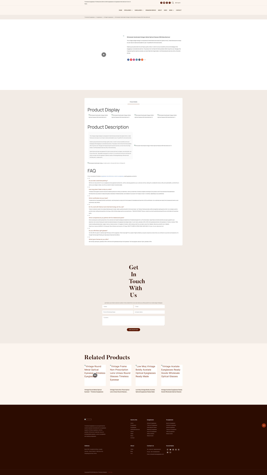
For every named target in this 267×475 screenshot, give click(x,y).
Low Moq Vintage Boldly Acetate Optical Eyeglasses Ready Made (145, 391)
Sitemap (110, 472)
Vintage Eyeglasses (108, 17)
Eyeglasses (99, 17)
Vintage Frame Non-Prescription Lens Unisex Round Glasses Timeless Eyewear (119, 391)
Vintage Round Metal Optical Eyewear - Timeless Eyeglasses (93, 391)
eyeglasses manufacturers (107, 176)
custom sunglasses (119, 176)
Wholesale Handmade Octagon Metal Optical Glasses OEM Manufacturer (132, 17)
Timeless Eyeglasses (89, 17)
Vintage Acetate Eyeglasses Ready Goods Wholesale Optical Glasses (171, 391)
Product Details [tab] (133, 102)
